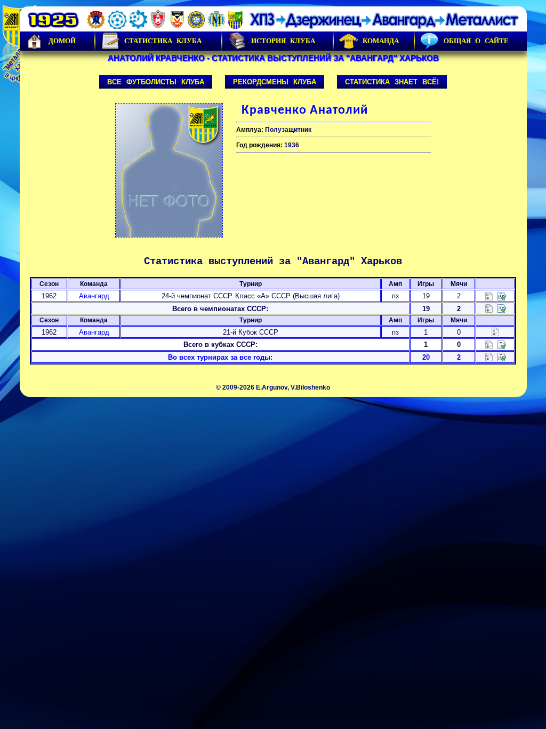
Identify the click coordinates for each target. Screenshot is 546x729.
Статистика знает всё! (392, 82)
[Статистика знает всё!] (489, 357)
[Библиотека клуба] (501, 357)
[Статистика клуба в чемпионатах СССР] (489, 308)
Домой (62, 41)
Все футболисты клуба (155, 82)
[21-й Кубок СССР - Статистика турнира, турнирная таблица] (495, 332)
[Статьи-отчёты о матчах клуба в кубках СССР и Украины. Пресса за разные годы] (501, 344)
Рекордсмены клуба (274, 82)
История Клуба (283, 41)
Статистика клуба (163, 41)
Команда (381, 41)
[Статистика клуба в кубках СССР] (489, 344)
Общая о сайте (476, 41)
